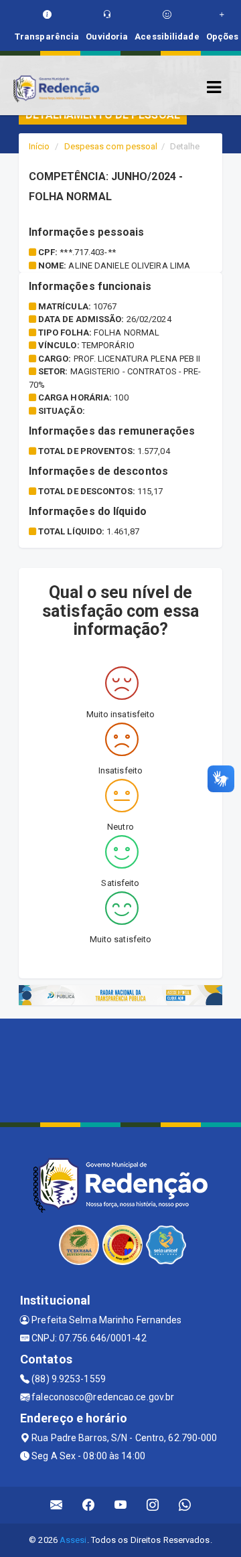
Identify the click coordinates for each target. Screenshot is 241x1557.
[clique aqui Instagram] (153, 1505)
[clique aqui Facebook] (88, 1505)
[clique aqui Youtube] (121, 1505)
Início (39, 146)
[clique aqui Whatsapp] (185, 1505)
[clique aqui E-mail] (56, 1505)
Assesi (73, 1540)
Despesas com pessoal (111, 146)
